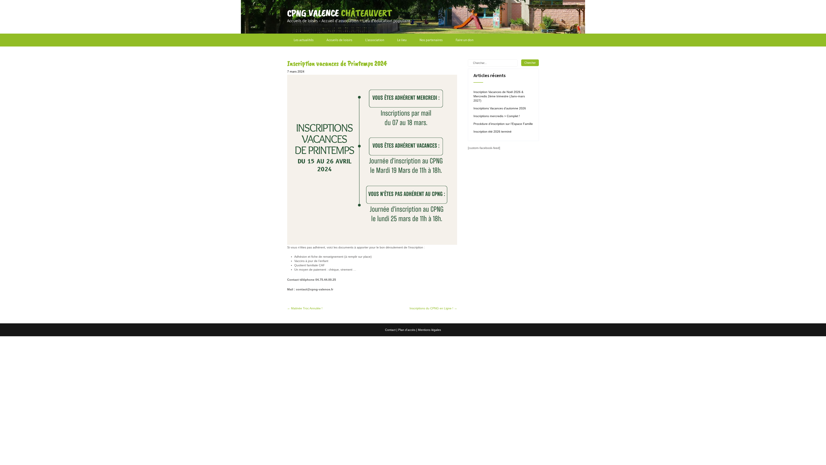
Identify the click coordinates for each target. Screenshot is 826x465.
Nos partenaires (431, 40)
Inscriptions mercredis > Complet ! (496, 116)
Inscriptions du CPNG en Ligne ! (433, 308)
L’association (374, 40)
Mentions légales (429, 330)
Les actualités (304, 40)
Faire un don (464, 40)
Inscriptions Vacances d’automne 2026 (499, 108)
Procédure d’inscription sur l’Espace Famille (503, 124)
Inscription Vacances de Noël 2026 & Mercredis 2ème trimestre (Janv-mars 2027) (499, 96)
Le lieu (402, 40)
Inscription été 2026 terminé (492, 131)
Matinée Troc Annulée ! (304, 308)
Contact (390, 330)
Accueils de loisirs (339, 40)
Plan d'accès (406, 330)
